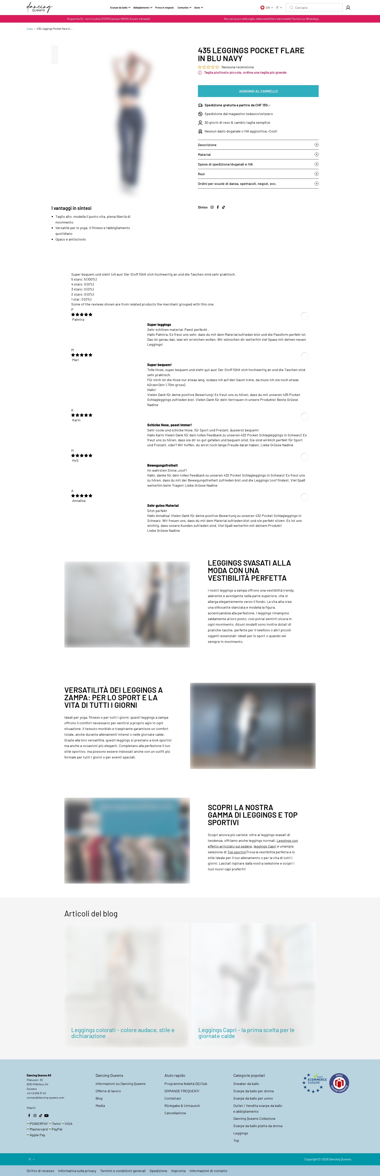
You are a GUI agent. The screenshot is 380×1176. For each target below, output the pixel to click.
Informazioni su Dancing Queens (121, 1083)
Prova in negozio (164, 7)
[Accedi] (348, 7)
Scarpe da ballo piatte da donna (257, 1126)
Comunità (183, 7)
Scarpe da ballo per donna (253, 1091)
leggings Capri (265, 846)
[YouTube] (46, 1115)
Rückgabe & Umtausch (182, 1105)
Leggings (240, 1133)
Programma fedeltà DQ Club (185, 1083)
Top (236, 1140)
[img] (81, 314)
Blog (99, 1098)
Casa (30, 28)
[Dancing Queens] (39, 7)
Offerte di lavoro (108, 1091)
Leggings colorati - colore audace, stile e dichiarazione (123, 1032)
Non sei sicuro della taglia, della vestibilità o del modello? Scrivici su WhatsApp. (271, 18)
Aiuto (197, 7)
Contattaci (172, 1098)
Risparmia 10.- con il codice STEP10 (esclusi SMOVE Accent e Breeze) (108, 18)
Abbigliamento (141, 7)
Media (100, 1105)
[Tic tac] (223, 207)
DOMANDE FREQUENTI (181, 1091)
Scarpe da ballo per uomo (253, 1098)
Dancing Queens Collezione (254, 1118)
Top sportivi (236, 852)
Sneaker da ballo (246, 1083)
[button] (209, 67)
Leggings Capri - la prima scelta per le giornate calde (246, 1032)
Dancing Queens (340, 1159)
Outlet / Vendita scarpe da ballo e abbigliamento (257, 1108)
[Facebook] (217, 207)
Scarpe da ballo (118, 7)
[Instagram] (212, 207)
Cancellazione (175, 1113)
